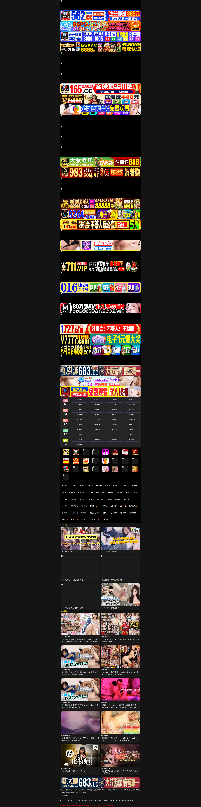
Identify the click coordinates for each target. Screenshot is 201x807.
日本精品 (97, 404)
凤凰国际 (90, 492)
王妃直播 (74, 499)
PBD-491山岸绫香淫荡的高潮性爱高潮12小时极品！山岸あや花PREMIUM (120, 673)
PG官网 (73, 486)
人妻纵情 (114, 439)
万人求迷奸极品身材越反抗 (72, 608)
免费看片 (105, 513)
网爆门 (132, 429)
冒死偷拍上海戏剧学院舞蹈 (112, 579)
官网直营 (90, 486)
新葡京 (64, 492)
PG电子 (107, 486)
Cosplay (114, 404)
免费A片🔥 (74, 520)
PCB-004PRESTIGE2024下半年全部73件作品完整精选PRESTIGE (120, 640)
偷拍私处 (91, 499)
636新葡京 (104, 506)
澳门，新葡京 (94, 513)
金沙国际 (84, 513)
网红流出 (114, 414)
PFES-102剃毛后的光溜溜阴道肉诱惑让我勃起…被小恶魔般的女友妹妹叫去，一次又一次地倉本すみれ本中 (80, 641)
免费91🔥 (65, 520)
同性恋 (132, 434)
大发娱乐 (65, 506)
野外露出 (132, 414)
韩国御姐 (97, 409)
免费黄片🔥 (96, 520)
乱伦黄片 (82, 499)
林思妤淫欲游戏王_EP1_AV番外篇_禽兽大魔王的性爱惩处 (120, 772)
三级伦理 (80, 404)
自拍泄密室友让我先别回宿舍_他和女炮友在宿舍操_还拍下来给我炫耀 (80, 706)
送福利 (134, 486)
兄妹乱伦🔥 (85, 520)
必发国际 (118, 499)
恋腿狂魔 (132, 419)
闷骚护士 (132, 424)
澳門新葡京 (74, 506)
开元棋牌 (81, 486)
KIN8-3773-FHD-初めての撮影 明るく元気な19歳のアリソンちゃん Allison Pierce (119, 739)
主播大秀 (65, 499)
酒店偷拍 (136, 492)
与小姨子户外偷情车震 (111, 551)
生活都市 (80, 439)
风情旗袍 (80, 424)
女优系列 (97, 419)
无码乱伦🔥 (133, 506)
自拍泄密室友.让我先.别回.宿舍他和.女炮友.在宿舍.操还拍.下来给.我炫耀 (80, 673)
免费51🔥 (123, 506)
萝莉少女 (132, 399)
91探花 (97, 414)
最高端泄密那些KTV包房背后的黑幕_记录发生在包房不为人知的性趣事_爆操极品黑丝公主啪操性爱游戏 (120, 707)
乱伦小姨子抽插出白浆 (111, 608)
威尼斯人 (65, 486)
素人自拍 (132, 404)
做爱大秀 (114, 513)
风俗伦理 (132, 439)
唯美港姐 (114, 409)
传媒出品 (80, 434)
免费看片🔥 (94, 506)
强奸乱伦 (97, 399)
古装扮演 (80, 419)
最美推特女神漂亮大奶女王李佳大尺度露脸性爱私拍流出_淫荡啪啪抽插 (80, 739)
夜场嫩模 (109, 499)
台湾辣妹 (80, 409)
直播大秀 (123, 513)
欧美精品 (114, 399)
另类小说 (80, 444)
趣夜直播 (100, 499)
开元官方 (65, 513)
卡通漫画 (80, 429)
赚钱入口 (106, 520)
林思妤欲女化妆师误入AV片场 (73, 771)
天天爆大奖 (74, 513)
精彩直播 (119, 492)
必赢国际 (81, 492)
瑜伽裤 (115, 424)
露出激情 (97, 429)
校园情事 (97, 439)
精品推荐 (80, 399)
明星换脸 (97, 424)
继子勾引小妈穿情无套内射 (72, 579)
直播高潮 (110, 492)
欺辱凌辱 (80, 414)
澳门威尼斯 (132, 513)
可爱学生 (114, 419)
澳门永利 (99, 486)
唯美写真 (114, 429)
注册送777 (125, 486)
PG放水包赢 (100, 492)
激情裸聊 (114, 506)
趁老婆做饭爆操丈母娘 (71, 551)
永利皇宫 (84, 506)
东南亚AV (132, 409)
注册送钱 (116, 486)
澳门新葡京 (128, 499)
